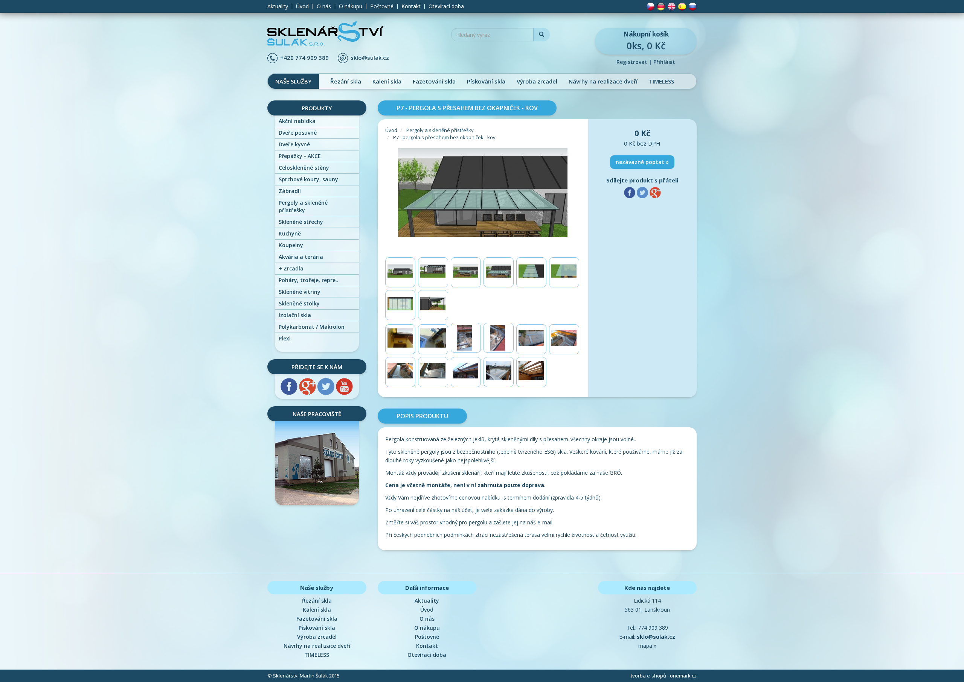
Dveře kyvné (294, 144)
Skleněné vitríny (299, 291)
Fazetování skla (434, 81)
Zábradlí (290, 190)
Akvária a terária (301, 256)
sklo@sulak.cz (370, 57)
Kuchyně (290, 233)
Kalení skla (386, 81)
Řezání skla (345, 81)
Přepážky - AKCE (300, 155)
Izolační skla (295, 315)
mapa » (647, 645)
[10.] (499, 372)
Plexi (285, 338)
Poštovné (382, 6)
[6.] (564, 272)
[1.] (400, 272)
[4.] (499, 272)
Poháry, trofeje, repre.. (309, 280)
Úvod (302, 6)
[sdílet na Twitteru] (643, 192)
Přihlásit (664, 61)
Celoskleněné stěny (304, 167)
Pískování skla (486, 81)
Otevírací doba (446, 6)
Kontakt (411, 6)
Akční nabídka (297, 121)
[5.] (531, 272)
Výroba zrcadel (537, 81)
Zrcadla (291, 268)
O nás (324, 6)
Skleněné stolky (299, 303)
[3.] (466, 272)
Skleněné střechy (301, 221)
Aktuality (277, 6)
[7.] (400, 305)
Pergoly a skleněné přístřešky (303, 206)
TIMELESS (661, 81)
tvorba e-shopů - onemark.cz (664, 675)
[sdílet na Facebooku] (630, 192)
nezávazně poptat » (642, 162)
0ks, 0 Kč (646, 41)
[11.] (531, 372)
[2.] (433, 272)
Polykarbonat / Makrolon (312, 326)
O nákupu (350, 6)
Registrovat (631, 61)
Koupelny (291, 245)
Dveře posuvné (298, 132)
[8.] (433, 305)
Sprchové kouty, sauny (308, 179)
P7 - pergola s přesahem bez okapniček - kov (444, 137)
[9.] (466, 372)
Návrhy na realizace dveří (603, 81)
